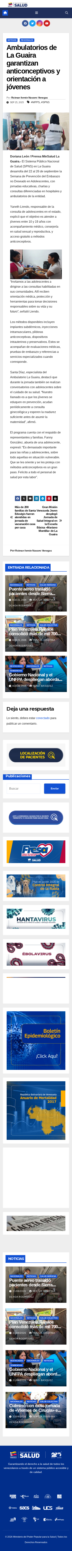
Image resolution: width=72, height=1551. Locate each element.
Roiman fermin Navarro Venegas (29, 97)
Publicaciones (18, 776)
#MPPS (35, 102)
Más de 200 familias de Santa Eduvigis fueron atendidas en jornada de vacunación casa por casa (25, 517)
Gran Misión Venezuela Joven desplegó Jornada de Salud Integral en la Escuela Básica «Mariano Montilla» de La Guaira (47, 520)
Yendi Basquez (43, 686)
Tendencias (16, 671)
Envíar (55, 788)
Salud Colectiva (48, 625)
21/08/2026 (20, 1291)
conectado (43, 718)
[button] (66, 12)
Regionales (27, 40)
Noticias (12, 40)
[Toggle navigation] (36, 13)
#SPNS (45, 102)
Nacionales (16, 585)
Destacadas (16, 666)
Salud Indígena (48, 585)
